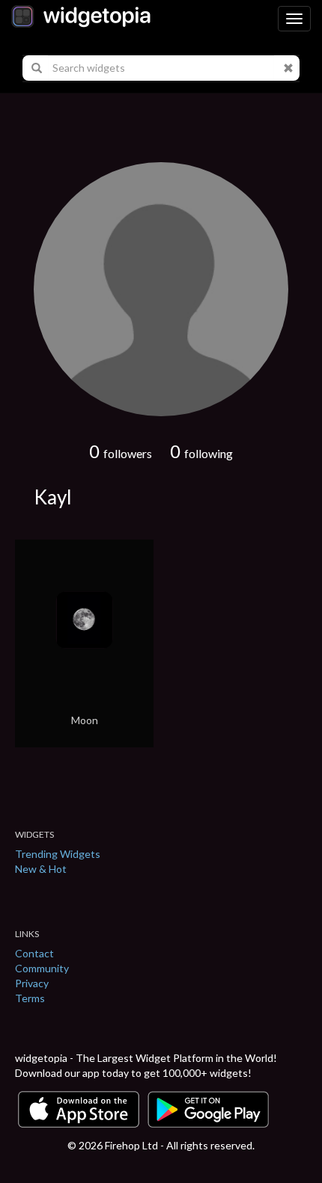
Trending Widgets (57, 853)
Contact (34, 953)
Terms (30, 998)
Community (42, 968)
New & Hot (41, 868)
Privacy (32, 983)
